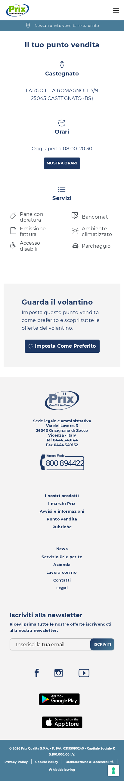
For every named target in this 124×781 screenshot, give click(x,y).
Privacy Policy (16, 762)
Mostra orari (62, 163)
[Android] (59, 698)
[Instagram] (58, 674)
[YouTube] (84, 674)
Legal (62, 588)
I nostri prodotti (62, 496)
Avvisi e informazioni (62, 511)
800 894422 (64, 463)
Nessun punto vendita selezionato (67, 25)
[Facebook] (37, 674)
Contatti (62, 580)
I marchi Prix (62, 503)
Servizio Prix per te (62, 557)
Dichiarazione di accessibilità (90, 762)
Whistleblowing (62, 770)
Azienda (61, 564)
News (62, 549)
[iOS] (62, 721)
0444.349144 (65, 440)
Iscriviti (102, 644)
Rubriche (62, 527)
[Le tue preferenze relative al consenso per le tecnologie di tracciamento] (113, 770)
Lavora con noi (62, 572)
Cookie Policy (46, 762)
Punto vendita (62, 519)
